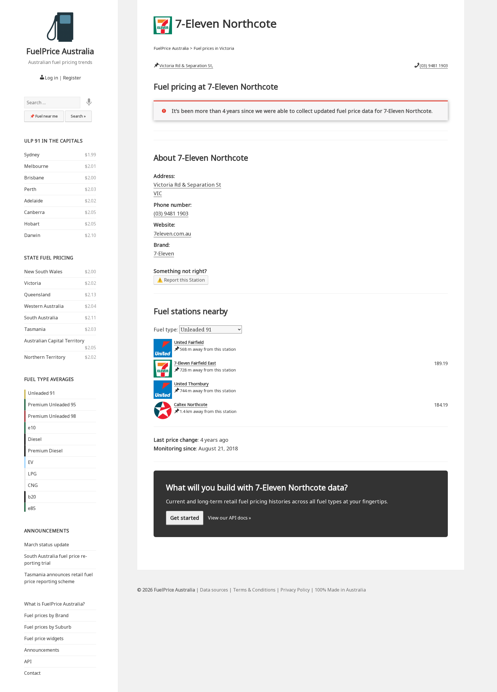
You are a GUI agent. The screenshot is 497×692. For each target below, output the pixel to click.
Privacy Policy (295, 590)
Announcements (46, 531)
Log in (51, 78)
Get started (184, 517)
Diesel (35, 439)
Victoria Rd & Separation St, (186, 65)
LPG (32, 474)
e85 (32, 508)
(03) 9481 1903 (434, 65)
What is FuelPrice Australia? (54, 604)
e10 (32, 427)
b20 (32, 497)
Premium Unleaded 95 (52, 404)
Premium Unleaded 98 (52, 416)
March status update (46, 544)
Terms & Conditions (254, 590)
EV (30, 462)
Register (72, 78)
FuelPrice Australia (60, 51)
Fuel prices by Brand (46, 615)
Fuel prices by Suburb (47, 627)
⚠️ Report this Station (181, 280)
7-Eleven (164, 253)
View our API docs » (229, 518)
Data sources (214, 590)
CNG (33, 485)
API (28, 661)
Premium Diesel (45, 451)
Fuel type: (166, 329)
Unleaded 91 (41, 393)
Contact (32, 673)
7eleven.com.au (172, 233)
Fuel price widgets (44, 638)
